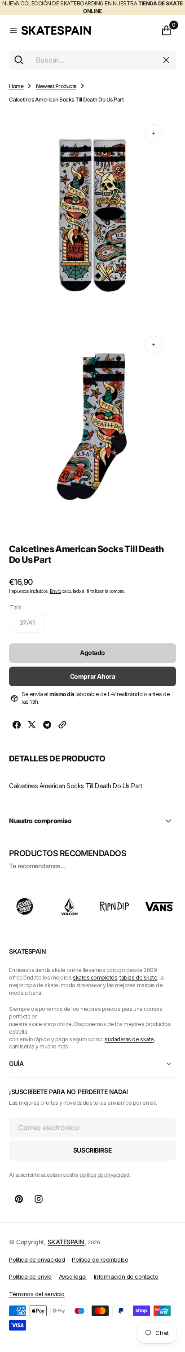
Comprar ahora (92, 676)
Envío (55, 591)
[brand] (24, 906)
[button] (13, 30)
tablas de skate (138, 977)
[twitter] (32, 725)
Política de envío (30, 1276)
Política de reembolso (100, 1259)
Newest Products (56, 86)
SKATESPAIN (66, 1242)
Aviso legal (73, 1276)
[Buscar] (19, 60)
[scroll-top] (170, 1301)
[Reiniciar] (166, 60)
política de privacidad (104, 1174)
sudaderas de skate (129, 1039)
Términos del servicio (37, 1293)
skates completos (95, 977)
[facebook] (16, 725)
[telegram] (47, 725)
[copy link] (62, 725)
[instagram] (38, 1199)
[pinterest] (19, 1199)
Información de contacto (126, 1276)
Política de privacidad (37, 1259)
